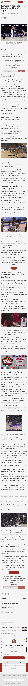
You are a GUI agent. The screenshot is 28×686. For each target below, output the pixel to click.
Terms (19, 675)
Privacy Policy (14, 668)
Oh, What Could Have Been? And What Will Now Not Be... (10, 628)
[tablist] (6, 607)
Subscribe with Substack (15, 662)
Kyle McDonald (4, 17)
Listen (25, 17)
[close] (24, 640)
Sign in (25, 1)
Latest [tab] (6, 623)
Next (24, 598)
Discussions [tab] (11, 623)
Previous (5, 598)
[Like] (2, 21)
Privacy (15, 675)
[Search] (25, 623)
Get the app (20, 680)
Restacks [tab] (10, 607)
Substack (8, 683)
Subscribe (20, 1)
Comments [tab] (4, 607)
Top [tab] (2, 623)
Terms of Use (20, 665)
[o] (14, 150)
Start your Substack (10, 680)
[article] (14, 631)
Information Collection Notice (16, 667)
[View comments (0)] (5, 21)
